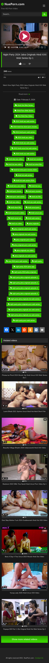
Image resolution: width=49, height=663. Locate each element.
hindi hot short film (35, 164)
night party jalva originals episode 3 (25, 288)
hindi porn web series (16, 196)
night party (38, 261)
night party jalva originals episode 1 (25, 277)
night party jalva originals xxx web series (24, 315)
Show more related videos (24, 639)
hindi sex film (36, 196)
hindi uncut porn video (16, 213)
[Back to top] (41, 656)
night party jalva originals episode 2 (25, 283)
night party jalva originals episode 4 (25, 293)
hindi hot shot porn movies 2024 (25, 170)
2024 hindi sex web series (25, 143)
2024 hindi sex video (25, 137)
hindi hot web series (25, 175)
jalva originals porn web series (25, 245)
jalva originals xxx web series (25, 256)
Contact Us (39, 658)
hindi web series (34, 218)
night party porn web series (25, 320)
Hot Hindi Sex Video (25, 116)
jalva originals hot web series (25, 234)
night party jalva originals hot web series (25, 299)
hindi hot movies (35, 159)
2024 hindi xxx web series (25, 153)
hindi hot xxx (35, 186)
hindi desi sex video (16, 159)
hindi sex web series (33, 202)
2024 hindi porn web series (25, 132)
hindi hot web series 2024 (25, 180)
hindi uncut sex (36, 213)
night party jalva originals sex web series (25, 309)
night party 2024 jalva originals (25, 272)
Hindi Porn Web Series (25, 110)
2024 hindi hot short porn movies (25, 127)
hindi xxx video (16, 223)
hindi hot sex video (15, 164)
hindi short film (15, 207)
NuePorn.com (14, 4)
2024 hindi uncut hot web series (25, 148)
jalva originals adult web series (25, 229)
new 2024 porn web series (17, 261)
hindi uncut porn (33, 207)
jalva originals (34, 223)
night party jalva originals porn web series (25, 304)
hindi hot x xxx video (17, 186)
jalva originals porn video (25, 240)
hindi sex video (14, 202)
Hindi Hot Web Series (25, 105)
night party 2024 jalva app (25, 266)
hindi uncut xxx (15, 218)
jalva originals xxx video (25, 250)
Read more (23, 94)
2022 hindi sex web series (25, 121)
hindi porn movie (15, 191)
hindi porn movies (34, 191)
